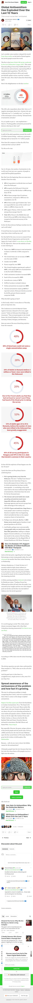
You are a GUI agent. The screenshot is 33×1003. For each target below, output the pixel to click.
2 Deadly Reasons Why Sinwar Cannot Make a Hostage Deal (11, 937)
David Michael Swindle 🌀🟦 (12, 19)
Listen (29, 20)
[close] (28, 946)
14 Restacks (20, 826)
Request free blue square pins (10, 703)
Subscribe (23, 2)
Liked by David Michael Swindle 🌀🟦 (14, 869)
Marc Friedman (11, 930)
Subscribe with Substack (17, 975)
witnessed (4, 559)
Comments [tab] (5, 849)
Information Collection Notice (21, 980)
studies (10, 56)
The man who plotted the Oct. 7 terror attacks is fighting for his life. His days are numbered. (11, 941)
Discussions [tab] (14, 916)
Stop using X (13, 725)
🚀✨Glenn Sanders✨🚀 (12, 888)
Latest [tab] (7, 916)
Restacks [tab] (12, 849)
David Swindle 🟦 (9, 549)
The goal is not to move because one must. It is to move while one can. (11, 927)
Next (27, 837)
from (2, 56)
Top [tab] (3, 916)
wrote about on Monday (24, 241)
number (26, 84)
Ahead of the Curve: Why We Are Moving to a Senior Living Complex (12, 923)
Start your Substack (12, 995)
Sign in (29, 2)
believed (20, 580)
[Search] (30, 916)
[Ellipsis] (31, 868)
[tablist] (8, 849)
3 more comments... (6, 908)
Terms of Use (25, 978)
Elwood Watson (9, 868)
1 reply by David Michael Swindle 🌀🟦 (16, 901)
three (6, 56)
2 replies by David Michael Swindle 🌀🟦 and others (18, 881)
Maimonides (5, 739)
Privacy (18, 990)
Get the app (24, 995)
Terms (22, 990)
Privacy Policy (17, 981)
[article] (16, 927)
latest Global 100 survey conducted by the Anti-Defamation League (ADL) (16, 63)
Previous (6, 837)
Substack (8, 999)
